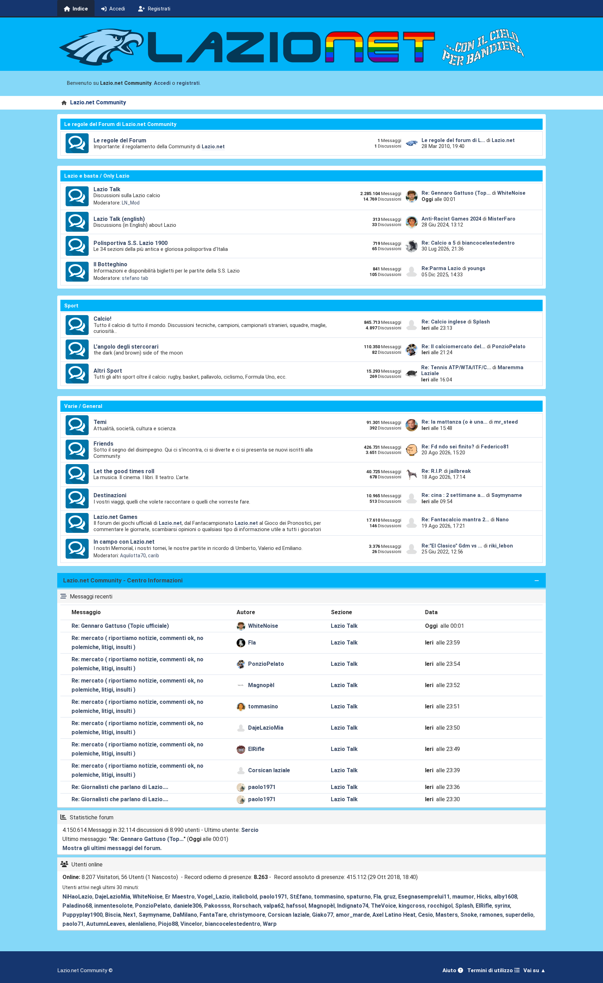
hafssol (296, 905)
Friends (103, 443)
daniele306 (187, 905)
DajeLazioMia (265, 727)
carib (153, 555)
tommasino (263, 706)
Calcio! (102, 318)
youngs (476, 268)
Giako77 (322, 914)
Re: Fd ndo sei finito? (449, 447)
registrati (188, 83)
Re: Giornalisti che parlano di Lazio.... (120, 787)
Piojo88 (168, 924)
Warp (270, 924)
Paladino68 (77, 905)
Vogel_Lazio (213, 896)
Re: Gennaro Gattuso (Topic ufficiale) (120, 626)
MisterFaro (501, 219)
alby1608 (505, 896)
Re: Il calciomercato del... (453, 346)
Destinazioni (110, 495)
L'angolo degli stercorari (126, 346)
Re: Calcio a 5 (438, 243)
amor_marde (353, 914)
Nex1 (129, 914)
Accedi (162, 83)
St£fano (301, 896)
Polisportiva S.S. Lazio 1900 (131, 243)
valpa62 (273, 905)
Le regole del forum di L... (453, 140)
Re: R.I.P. (433, 471)
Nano (502, 519)
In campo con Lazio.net (124, 541)
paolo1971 (262, 787)
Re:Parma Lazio (442, 268)
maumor (463, 896)
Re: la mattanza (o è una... (454, 422)
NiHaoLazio (77, 896)
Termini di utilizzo (490, 970)
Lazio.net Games (115, 517)
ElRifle (256, 749)
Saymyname (506, 495)
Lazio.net (213, 146)
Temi (100, 422)
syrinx (502, 905)
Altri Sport (108, 370)
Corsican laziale (269, 770)
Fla (252, 642)
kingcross (412, 905)
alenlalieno (142, 924)
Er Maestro (180, 896)
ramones (491, 914)
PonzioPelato (509, 346)
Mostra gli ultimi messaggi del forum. (112, 848)
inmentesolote (113, 905)
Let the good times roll (124, 471)
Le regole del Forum (120, 140)
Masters (447, 914)
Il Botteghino (110, 264)
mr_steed (506, 422)
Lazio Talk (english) (119, 219)
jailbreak (460, 471)
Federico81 (495, 447)
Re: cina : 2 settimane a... (453, 495)
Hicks (484, 896)
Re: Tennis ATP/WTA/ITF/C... (456, 367)
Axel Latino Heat (394, 914)
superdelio (519, 914)
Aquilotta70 (133, 555)
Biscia (113, 914)
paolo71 (73, 924)
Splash (481, 322)
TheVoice (383, 905)
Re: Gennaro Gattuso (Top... (456, 193)
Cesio (425, 914)
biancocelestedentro (488, 243)
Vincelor (191, 924)
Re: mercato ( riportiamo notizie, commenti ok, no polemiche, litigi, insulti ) (137, 642)
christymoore (247, 914)
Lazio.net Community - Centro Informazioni (123, 580)
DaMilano (185, 914)
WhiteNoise (511, 193)
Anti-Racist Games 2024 (451, 219)
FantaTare (213, 914)
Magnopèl (261, 685)
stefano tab (135, 278)
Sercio (250, 830)
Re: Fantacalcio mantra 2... (455, 519)
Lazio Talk (107, 189)
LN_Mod (131, 203)
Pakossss (217, 905)
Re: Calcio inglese (444, 322)
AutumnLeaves (105, 924)
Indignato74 (352, 905)
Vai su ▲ (534, 970)
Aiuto (450, 970)
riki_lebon (501, 546)
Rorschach (247, 905)
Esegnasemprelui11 (424, 896)
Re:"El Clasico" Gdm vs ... (452, 546)
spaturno (359, 896)
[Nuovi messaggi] (77, 143)
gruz (390, 896)
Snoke (468, 914)
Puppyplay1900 (82, 914)
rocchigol (440, 905)
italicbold (244, 896)
